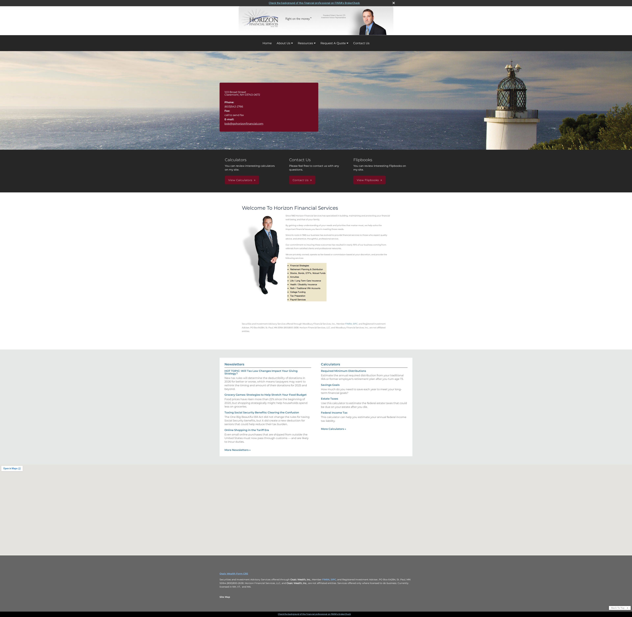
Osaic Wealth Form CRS (234, 573)
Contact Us (361, 43)
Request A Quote (333, 43)
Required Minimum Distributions (343, 371)
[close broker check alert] (393, 3)
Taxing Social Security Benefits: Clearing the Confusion (261, 412)
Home (267, 43)
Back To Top (618, 608)
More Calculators (333, 429)
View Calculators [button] (240, 180)
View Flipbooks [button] (368, 180)
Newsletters (234, 364)
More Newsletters (237, 450)
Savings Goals (330, 384)
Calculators (330, 364)
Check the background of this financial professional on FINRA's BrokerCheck (314, 3)
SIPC (355, 324)
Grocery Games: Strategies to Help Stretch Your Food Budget (265, 394)
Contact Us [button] (301, 180)
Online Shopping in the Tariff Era (246, 430)
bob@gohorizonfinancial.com (243, 123)
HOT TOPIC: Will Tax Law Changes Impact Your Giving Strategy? (261, 372)
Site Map (225, 596)
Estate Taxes (329, 398)
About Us (283, 43)
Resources (305, 43)
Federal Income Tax (334, 412)
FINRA (348, 324)
